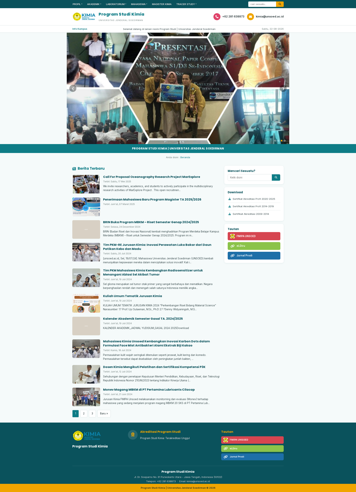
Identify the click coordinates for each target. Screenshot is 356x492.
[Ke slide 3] (281, 140)
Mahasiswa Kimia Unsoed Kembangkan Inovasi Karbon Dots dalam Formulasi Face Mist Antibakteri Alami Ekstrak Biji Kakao (156, 343)
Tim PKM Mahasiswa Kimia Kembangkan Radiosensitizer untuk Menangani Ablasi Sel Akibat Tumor (153, 272)
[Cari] (280, 4)
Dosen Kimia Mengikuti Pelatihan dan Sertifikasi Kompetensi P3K (154, 367)
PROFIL (77, 4)
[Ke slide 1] (275, 140)
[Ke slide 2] (278, 140)
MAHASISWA (139, 4)
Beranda (185, 157)
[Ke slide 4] (285, 140)
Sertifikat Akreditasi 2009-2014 (251, 213)
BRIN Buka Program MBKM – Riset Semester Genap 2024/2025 (151, 222)
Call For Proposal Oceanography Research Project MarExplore (151, 177)
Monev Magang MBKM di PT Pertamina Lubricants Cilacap (149, 389)
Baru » (104, 413)
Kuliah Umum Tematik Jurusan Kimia (132, 296)
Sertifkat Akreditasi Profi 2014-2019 (253, 206)
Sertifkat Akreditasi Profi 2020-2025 (254, 198)
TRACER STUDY (186, 4)
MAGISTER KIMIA (162, 4)
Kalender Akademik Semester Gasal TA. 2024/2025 (143, 319)
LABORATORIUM (116, 4)
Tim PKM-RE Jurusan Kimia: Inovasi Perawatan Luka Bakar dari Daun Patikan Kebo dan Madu (157, 247)
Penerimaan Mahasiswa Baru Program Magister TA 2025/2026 (152, 199)
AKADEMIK (94, 4)
